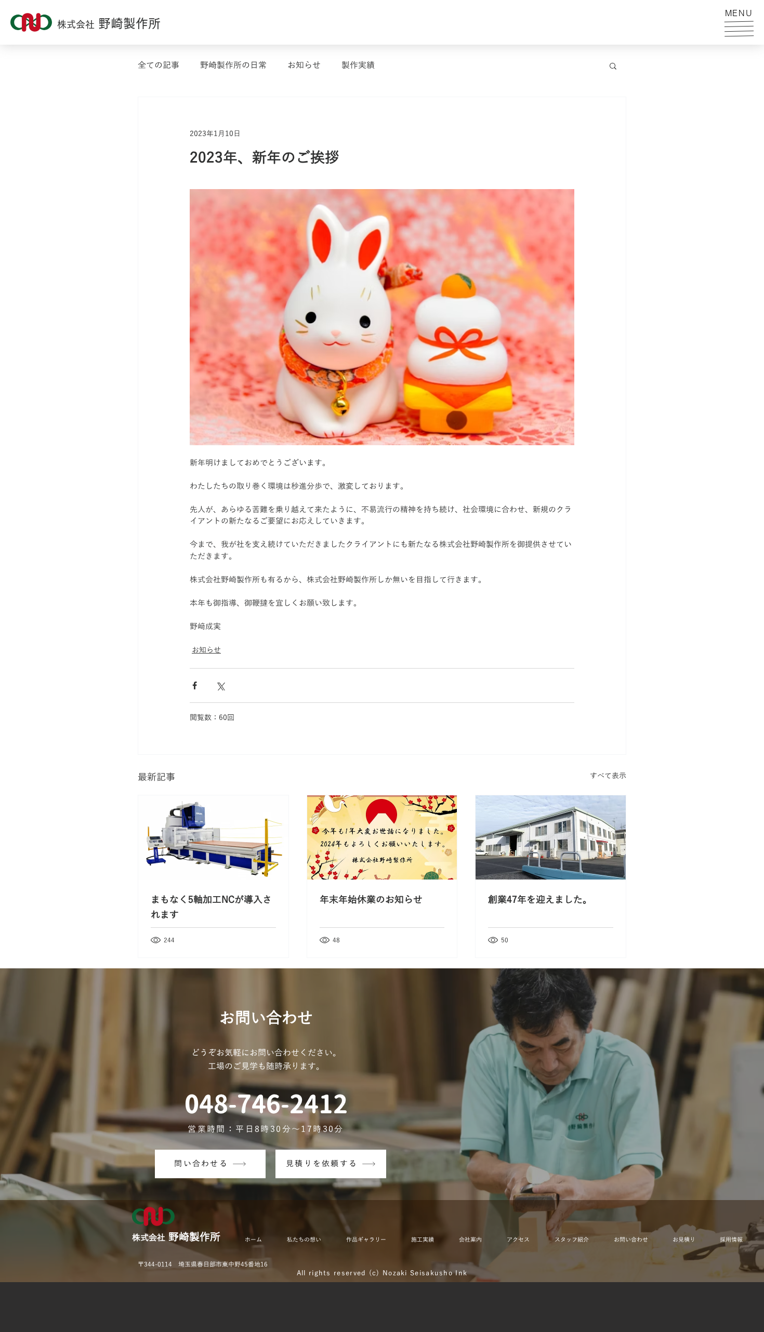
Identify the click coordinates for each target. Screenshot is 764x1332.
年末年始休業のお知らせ (371, 900)
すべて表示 (608, 776)
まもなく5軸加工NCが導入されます (211, 907)
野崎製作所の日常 (233, 65)
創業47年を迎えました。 (540, 900)
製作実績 (358, 65)
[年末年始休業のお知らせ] (382, 837)
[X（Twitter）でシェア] (220, 685)
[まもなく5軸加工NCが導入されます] (213, 837)
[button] (739, 28)
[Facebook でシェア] (195, 685)
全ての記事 (158, 65)
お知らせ (304, 65)
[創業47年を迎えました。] (551, 837)
